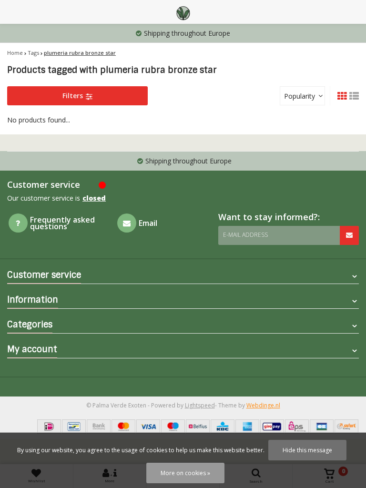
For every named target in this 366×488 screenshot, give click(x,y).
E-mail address (245, 235)
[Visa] (148, 426)
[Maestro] (173, 426)
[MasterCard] (123, 426)
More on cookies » (185, 473)
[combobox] (302, 95)
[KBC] (222, 426)
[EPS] (297, 426)
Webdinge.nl (263, 405)
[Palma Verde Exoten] (183, 12)
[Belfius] (198, 426)
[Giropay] (272, 426)
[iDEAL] (49, 426)
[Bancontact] (74, 426)
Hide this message (307, 450)
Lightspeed (200, 405)
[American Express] (247, 426)
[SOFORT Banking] (346, 426)
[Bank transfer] (99, 426)
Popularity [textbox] (299, 96)
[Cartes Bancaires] (322, 426)
